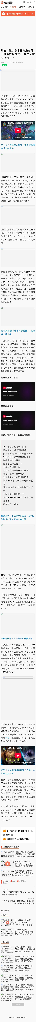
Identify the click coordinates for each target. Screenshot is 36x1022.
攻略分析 (4, 7)
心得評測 (13, 7)
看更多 (18, 1004)
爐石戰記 (5, 881)
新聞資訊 (22, 7)
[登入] (31, 2)
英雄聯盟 (11, 14)
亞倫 (13, 881)
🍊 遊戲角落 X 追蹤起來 (16, 839)
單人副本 (5, 883)
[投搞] (24, 2)
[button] (34, 2)
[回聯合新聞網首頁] (2, 3)
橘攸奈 (20, 14)
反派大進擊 (22, 881)
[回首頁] (6, 3)
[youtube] (28, 2)
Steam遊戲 (31, 14)
